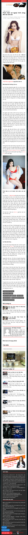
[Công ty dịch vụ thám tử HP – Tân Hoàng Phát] (14, 6)
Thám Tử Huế (21, 17)
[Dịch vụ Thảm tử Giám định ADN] (5, 383)
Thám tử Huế (12, 195)
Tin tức (4, 18)
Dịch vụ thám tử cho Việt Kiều (15, 372)
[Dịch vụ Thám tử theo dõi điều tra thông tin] (5, 392)
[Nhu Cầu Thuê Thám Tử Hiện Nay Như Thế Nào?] (5, 308)
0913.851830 (5, 533)
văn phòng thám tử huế (8, 300)
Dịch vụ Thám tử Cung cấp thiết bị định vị (16, 401)
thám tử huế (20, 295)
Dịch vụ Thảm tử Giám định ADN (16, 381)
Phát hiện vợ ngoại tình (8, 81)
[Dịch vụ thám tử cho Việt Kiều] (5, 374)
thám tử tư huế (6, 297)
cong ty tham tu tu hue (8, 291)
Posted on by (10, 17)
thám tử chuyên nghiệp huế (9, 295)
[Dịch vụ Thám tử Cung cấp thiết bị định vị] (5, 402)
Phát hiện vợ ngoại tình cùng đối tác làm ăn (14, 13)
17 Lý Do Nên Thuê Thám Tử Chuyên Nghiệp (16, 317)
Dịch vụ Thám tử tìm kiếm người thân (16, 411)
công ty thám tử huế (7, 293)
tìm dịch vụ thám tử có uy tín (14, 150)
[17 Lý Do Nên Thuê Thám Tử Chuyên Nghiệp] (5, 319)
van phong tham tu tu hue (17, 297)
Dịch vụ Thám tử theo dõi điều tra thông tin (16, 391)
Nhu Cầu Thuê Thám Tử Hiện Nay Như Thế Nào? (16, 307)
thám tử (15, 212)
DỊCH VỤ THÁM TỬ (8, 369)
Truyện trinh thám (10, 18)
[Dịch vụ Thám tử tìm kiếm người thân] (5, 413)
